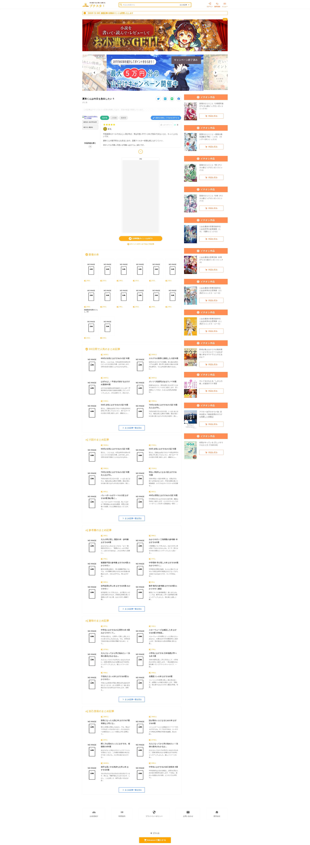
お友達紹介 (94, 814)
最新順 (123, 118)
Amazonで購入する (155, 840)
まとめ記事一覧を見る (132, 427)
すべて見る (174, 254)
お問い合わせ (188, 814)
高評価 (104, 118)
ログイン (210, 4)
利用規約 (122, 814)
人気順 (114, 118)
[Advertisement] (140, 196)
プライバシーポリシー (154, 814)
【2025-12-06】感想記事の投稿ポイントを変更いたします (108, 13)
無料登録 (217, 4)
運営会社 (216, 814)
